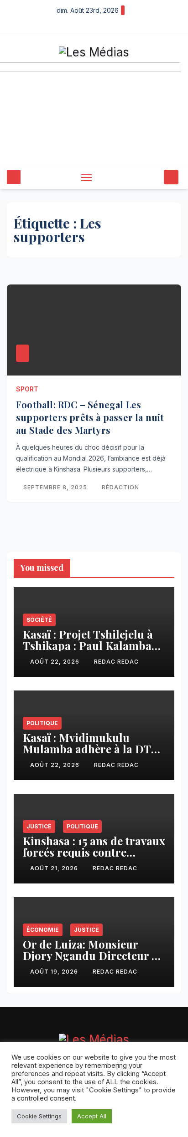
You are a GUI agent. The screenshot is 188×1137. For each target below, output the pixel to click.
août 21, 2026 (55, 868)
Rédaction (120, 487)
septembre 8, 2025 (56, 487)
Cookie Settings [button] (39, 1116)
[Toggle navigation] (87, 177)
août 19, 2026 (55, 971)
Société (39, 619)
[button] (155, 177)
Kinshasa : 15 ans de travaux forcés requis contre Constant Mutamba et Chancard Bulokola (94, 857)
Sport (27, 389)
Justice (39, 826)
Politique (42, 723)
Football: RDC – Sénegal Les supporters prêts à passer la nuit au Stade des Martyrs (90, 417)
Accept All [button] (91, 1116)
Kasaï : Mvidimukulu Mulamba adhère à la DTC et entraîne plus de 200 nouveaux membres (91, 754)
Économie (42, 929)
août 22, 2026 (55, 661)
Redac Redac (116, 661)
